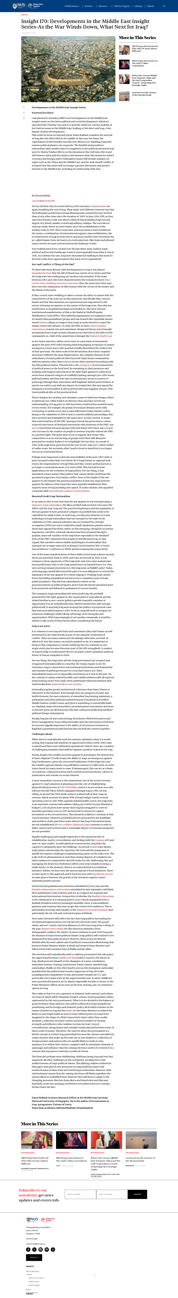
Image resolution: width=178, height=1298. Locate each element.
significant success (102, 874)
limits (69, 1010)
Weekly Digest (34, 1285)
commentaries (98, 206)
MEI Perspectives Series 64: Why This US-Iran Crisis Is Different (145, 48)
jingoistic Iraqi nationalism (47, 505)
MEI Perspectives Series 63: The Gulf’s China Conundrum (145, 63)
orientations (39, 329)
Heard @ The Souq (36, 1278)
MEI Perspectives (28, 1153)
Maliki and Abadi (68, 957)
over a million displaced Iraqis (73, 824)
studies (94, 846)
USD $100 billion (69, 787)
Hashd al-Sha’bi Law (101, 336)
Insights (24, 15)
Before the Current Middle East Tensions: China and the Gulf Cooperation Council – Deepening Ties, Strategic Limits (144, 80)
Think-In (29, 1274)
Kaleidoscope (33, 1281)
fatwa (44, 322)
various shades (98, 325)
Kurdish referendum (103, 896)
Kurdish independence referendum (51, 889)
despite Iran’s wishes (52, 928)
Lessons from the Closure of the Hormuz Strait (144, 93)
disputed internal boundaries (93, 909)
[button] (164, 6)
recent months (73, 684)
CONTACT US (34, 1257)
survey (35, 428)
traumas (99, 840)
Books (28, 1289)
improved (57, 684)
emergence (85, 365)
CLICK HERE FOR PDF (43, 201)
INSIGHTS (30, 1266)
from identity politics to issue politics (69, 491)
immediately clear (41, 273)
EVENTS (29, 1294)
